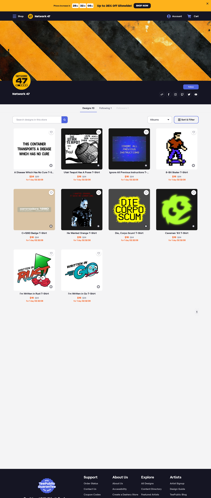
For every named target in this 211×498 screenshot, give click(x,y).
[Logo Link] (30, 16)
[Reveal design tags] (51, 165)
